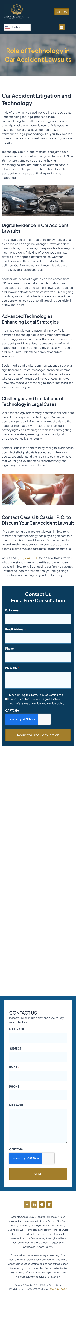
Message (12, 667)
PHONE (14, 1086)
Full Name (12, 610)
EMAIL (14, 1067)
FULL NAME (18, 1029)
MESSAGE (16, 1105)
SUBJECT (15, 1048)
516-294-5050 (58, 1289)
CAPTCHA (12, 710)
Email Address (16, 629)
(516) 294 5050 (28, 558)
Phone (10, 648)
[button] (62, 27)
